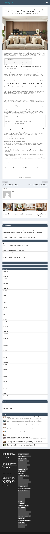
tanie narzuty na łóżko (23, 484)
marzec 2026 (5, 283)
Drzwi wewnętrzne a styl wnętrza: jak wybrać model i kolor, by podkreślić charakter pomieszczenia (20, 227)
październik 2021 (6, 328)
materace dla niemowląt (23, 460)
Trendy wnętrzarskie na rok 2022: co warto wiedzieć (8, 485)
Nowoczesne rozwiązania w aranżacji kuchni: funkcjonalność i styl (14, 255)
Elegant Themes (12, 532)
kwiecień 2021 (5, 343)
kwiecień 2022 (5, 314)
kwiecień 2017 (5, 395)
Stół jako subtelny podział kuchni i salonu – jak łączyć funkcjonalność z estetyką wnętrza (20, 157)
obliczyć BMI (20, 473)
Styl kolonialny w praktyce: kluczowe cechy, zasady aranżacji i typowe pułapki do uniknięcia (19, 237)
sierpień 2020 (5, 362)
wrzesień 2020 (5, 359)
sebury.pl (18, 13)
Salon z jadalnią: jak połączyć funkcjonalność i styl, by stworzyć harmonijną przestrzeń (20, 149)
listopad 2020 (5, 355)
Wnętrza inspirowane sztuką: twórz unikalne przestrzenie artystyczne (15, 245)
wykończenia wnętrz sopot (23, 492)
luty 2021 (5, 347)
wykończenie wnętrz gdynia (23, 494)
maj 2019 (5, 383)
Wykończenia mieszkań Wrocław (24, 488)
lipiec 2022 (5, 309)
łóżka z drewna (21, 522)
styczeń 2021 (5, 350)
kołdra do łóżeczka (22, 458)
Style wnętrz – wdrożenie (7, 408)
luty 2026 (5, 285)
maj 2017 (5, 393)
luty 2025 (5, 290)
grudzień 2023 (5, 302)
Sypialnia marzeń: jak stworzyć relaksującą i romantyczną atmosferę (8, 454)
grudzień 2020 (5, 352)
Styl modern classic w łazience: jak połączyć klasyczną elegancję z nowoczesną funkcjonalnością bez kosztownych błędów (26, 427)
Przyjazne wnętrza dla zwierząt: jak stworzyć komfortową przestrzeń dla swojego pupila (8, 474)
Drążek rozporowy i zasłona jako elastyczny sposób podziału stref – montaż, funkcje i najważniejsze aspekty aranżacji (25, 417)
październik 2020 (6, 357)
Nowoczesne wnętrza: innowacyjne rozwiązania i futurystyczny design (8, 478)
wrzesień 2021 (5, 331)
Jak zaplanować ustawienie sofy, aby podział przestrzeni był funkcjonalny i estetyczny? (18, 62)
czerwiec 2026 (5, 276)
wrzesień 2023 (5, 304)
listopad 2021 (5, 326)
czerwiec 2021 (5, 338)
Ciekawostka (5, 403)
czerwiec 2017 (5, 390)
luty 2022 (5, 319)
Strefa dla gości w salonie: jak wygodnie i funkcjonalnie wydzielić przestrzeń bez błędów (19, 213)
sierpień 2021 (5, 333)
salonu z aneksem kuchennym (32, 128)
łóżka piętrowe (21, 518)
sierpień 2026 (5, 271)
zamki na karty (21, 503)
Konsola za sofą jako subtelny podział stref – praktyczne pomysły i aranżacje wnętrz (29, 213)
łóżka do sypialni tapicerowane (24, 511)
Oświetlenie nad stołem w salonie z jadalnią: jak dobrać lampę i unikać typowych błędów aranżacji (22, 159)
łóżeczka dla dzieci (22, 509)
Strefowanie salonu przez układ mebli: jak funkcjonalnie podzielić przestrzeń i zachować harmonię (22, 153)
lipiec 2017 (5, 388)
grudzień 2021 (5, 324)
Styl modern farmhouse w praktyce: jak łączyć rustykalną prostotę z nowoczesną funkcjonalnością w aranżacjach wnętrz (24, 230)
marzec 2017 (5, 398)
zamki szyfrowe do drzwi (23, 505)
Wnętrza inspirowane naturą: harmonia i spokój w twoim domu (9, 467)
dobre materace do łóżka (23, 454)
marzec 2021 (5, 345)
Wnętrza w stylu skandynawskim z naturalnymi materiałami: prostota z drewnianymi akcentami (23, 420)
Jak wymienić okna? (6, 243)
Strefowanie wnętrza (28, 13)
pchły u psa (20, 477)
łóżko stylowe (21, 526)
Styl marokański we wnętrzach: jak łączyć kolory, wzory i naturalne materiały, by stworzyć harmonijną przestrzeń (23, 232)
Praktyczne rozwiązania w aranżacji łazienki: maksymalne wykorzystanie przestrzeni (8, 489)
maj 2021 (5, 340)
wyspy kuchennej (10, 92)
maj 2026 (5, 278)
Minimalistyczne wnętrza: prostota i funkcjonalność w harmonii (14, 257)
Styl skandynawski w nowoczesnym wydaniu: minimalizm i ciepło (8, 457)
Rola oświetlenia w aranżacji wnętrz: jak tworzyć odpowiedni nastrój (9, 464)
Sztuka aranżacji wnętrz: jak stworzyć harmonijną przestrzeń (14, 250)
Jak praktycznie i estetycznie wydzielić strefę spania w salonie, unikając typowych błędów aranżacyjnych (24, 441)
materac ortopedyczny (22, 469)
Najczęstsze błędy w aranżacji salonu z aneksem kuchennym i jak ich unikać (17, 64)
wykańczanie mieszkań (22, 486)
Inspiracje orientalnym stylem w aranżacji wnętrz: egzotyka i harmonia (19, 431)
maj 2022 (5, 312)
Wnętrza (4, 410)
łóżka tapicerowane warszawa (24, 520)
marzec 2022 (5, 316)
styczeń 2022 (5, 321)
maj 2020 (5, 369)
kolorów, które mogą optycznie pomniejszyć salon (17, 141)
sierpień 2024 (5, 295)
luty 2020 (5, 376)
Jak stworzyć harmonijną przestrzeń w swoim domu (15, 434)
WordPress (24, 532)
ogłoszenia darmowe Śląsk (23, 475)
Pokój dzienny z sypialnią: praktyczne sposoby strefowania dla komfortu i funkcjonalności (21, 167)
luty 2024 (5, 300)
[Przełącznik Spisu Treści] (29, 60)
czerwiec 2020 (5, 367)
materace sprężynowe (22, 467)
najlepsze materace (22, 471)
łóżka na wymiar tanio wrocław (24, 516)
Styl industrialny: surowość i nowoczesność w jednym (12, 252)
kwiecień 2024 (5, 297)
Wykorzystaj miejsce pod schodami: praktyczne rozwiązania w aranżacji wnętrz (17, 259)
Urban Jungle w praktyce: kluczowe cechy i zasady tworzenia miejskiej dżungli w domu (21, 444)
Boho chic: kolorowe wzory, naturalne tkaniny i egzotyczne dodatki (8, 460)
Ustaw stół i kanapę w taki (34, 132)
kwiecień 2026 (5, 281)
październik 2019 (6, 381)
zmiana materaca (21, 507)
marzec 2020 (5, 374)
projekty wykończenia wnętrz (24, 482)
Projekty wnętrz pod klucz (23, 479)
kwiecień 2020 (5, 371)
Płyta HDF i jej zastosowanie (8, 247)
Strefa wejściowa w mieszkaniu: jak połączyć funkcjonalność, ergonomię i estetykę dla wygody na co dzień (41, 214)
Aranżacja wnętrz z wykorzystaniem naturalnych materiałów (8, 470)
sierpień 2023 (5, 307)
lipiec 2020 (5, 364)
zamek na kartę (21, 499)
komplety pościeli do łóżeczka (24, 456)
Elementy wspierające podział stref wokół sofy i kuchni (13, 63)
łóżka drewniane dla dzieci (23, 514)
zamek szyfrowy (21, 501)
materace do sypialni (22, 462)
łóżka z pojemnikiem (22, 524)
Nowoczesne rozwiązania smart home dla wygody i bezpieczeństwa (18, 437)
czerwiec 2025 (5, 288)
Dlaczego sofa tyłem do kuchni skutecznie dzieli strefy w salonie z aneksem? (17, 61)
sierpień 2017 (5, 386)
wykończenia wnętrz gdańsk (24, 490)
